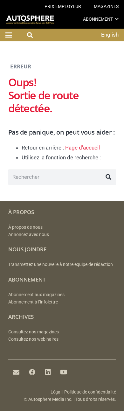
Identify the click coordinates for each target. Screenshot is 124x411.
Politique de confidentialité (90, 392)
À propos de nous (25, 227)
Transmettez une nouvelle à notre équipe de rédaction (60, 264)
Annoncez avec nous (28, 234)
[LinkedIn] (48, 372)
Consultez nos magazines (33, 332)
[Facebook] (32, 372)
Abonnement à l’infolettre (33, 302)
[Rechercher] (108, 177)
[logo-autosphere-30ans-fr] (30, 19)
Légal (56, 392)
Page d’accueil (82, 147)
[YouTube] (64, 372)
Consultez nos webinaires (33, 339)
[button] (117, 19)
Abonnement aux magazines (36, 294)
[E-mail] (16, 372)
